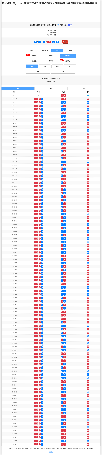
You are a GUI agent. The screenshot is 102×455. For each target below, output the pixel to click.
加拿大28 (32, 50)
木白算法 (67, 56)
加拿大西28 (45, 50)
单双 (70, 66)
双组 (63, 71)
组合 (32, 66)
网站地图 (51, 452)
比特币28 (70, 50)
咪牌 (65, 42)
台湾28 (57, 50)
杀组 (45, 66)
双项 (38, 71)
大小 (57, 66)
